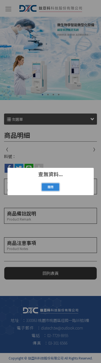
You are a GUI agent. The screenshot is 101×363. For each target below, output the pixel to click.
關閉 (51, 187)
